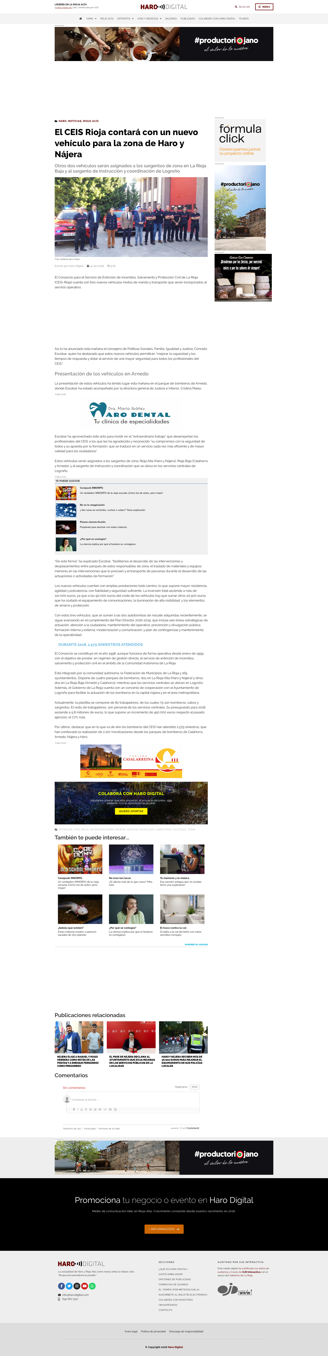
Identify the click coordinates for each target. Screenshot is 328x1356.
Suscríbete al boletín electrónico (183, 1294)
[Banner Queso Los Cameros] (243, 299)
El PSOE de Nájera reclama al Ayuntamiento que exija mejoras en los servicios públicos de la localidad (132, 1061)
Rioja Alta (106, 18)
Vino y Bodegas (147, 18)
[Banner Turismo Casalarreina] (131, 776)
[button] (239, 54)
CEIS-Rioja (81, 829)
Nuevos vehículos (141, 829)
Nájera (120, 829)
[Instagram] (76, 1286)
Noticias (74, 121)
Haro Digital (175, 1347)
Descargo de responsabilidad (186, 1331)
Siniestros (164, 829)
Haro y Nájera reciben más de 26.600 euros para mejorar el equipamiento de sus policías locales (182, 1061)
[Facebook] (61, 1286)
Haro (89, 18)
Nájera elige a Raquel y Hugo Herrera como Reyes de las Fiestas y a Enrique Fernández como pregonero (78, 1061)
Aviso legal (131, 1331)
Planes (244, 18)
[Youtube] (84, 1286)
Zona (191, 829)
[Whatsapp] (92, 1286)
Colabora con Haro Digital (217, 18)
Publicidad (188, 18)
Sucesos (179, 829)
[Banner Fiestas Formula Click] (240, 159)
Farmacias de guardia (173, 1284)
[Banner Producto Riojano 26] (240, 248)
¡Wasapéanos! (168, 1305)
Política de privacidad (153, 1331)
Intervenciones (102, 829)
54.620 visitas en (63, 7)
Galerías (171, 18)
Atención (65, 829)
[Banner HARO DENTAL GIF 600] (131, 427)
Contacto (165, 1310)
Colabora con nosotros (176, 1300)
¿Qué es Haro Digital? (173, 1269)
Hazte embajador (171, 1274)
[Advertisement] (164, 87)
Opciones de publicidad (175, 1279)
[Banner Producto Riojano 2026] (164, 1172)
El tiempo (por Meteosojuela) (179, 1289)
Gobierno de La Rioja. (241, 1275)
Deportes (123, 18)
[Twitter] (69, 1286)
